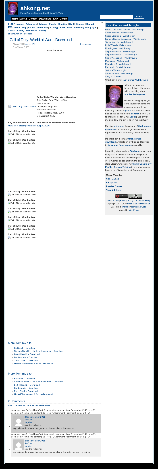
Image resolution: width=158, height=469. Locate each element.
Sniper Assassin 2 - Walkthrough (121, 55)
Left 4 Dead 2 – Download (27, 354)
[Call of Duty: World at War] (22, 106)
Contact (33, 18)
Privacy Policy (126, 200)
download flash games (120, 145)
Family (20, 31)
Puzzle (52, 24)
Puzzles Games (114, 186)
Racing (42, 31)
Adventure (31, 24)
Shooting (62, 24)
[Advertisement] (54, 73)
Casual (11, 31)
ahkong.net (35, 8)
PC (10, 27)
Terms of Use (112, 200)
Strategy (80, 24)
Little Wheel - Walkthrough (118, 45)
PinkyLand (111, 182)
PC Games (135, 151)
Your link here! (113, 190)
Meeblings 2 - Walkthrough (118, 64)
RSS (10, 406)
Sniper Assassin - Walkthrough (120, 51)
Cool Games (112, 179)
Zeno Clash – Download (26, 360)
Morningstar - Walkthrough (118, 48)
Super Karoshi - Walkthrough (119, 42)
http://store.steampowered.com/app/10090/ (29, 126)
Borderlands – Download (26, 357)
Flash (11, 23)
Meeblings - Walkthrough (117, 61)
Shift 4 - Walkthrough (115, 70)
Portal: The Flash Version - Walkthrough (124, 29)
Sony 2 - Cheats (113, 77)
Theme (125, 207)
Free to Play (20, 27)
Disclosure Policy (142, 200)
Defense (43, 24)
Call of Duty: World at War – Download (41, 40)
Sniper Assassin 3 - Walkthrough (121, 58)
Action (20, 24)
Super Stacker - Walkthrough (119, 33)
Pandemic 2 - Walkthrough (118, 67)
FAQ (55, 18)
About (23, 18)
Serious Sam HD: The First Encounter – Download (38, 351)
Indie (69, 27)
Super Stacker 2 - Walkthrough (120, 36)
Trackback (19, 406)
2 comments (85, 44)
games (128, 110)
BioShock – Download (24, 348)
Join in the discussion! (39, 406)
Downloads (45, 18)
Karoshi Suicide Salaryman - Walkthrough (125, 39)
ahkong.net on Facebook (20, 34)
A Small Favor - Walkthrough (119, 73)
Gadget (90, 24)
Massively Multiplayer (85, 27)
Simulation (31, 31)
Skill (71, 24)
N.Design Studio (138, 207)
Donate (63, 18)
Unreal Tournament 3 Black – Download (33, 364)
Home (15, 18)
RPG (62, 27)
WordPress (134, 210)
